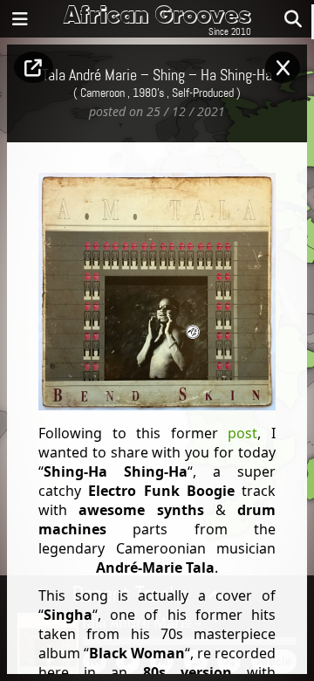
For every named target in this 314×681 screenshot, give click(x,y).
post (242, 433)
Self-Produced (203, 93)
